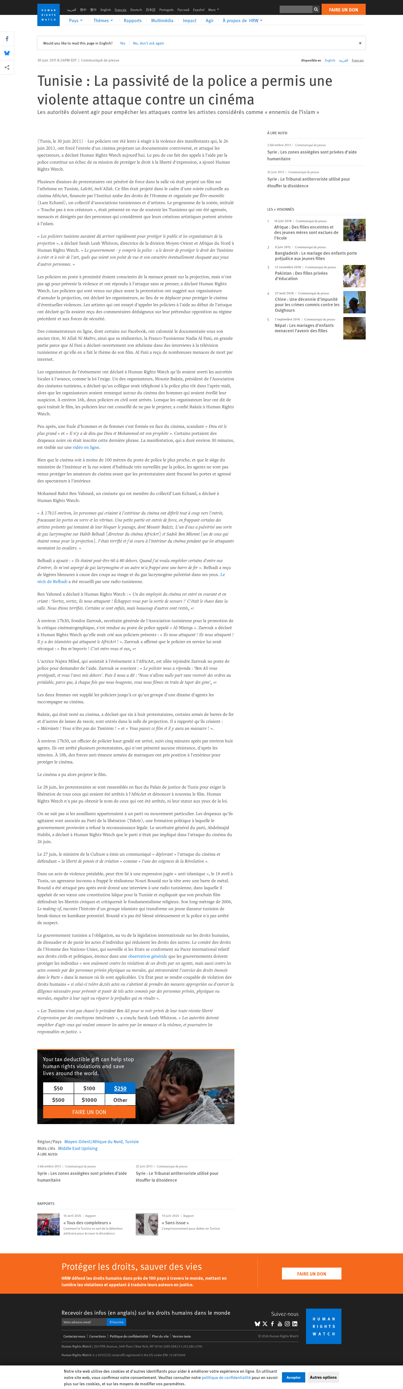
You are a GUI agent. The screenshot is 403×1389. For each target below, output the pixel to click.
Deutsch (136, 9)
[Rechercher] (316, 9)
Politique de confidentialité (129, 1336)
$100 (89, 1088)
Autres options (323, 1377)
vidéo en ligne (86, 447)
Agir (209, 20)
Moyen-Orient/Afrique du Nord (93, 1141)
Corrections (97, 1336)
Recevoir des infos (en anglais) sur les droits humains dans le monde (146, 1312)
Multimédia (162, 20)
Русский (183, 9)
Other (120, 1100)
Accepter (294, 1377)
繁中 (93, 9)
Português (166, 9)
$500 (58, 1100)
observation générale (147, 956)
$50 (58, 1088)
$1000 (89, 1100)
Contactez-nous (74, 1336)
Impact (189, 20)
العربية (71, 9)
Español (199, 9)
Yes (122, 42)
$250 (120, 1088)
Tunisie (132, 1141)
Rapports (133, 20)
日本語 (151, 9)
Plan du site (160, 1336)
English (106, 9)
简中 (83, 9)
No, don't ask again (148, 42)
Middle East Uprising (77, 1148)
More (215, 9)
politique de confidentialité (226, 1377)
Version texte (182, 1336)
